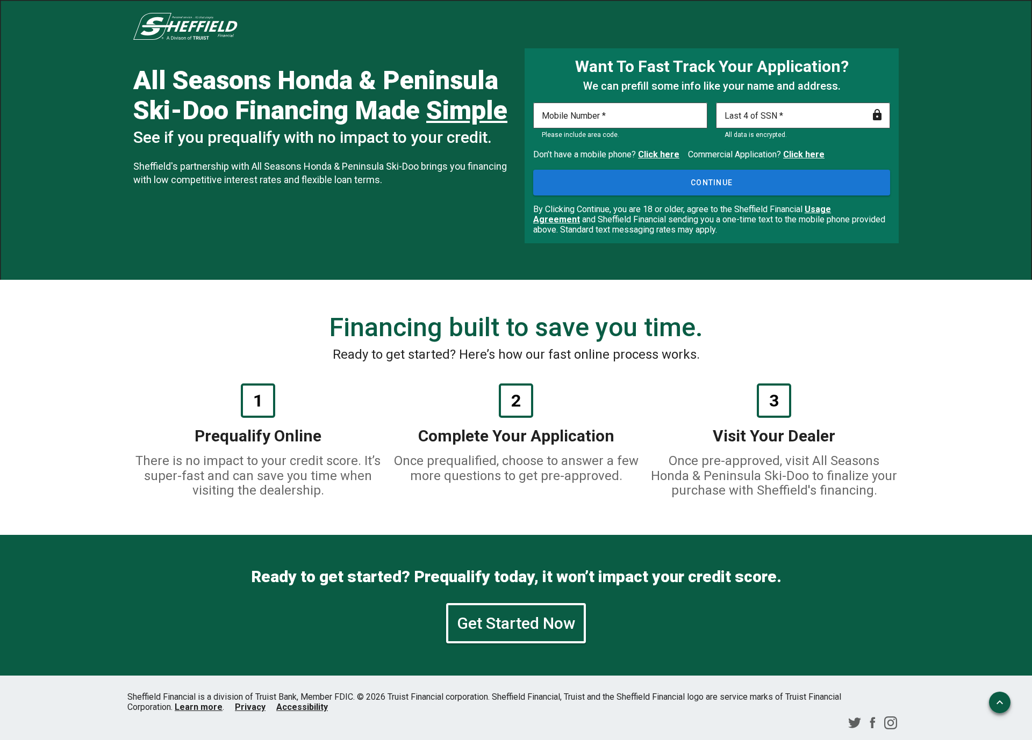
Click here (658, 154)
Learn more (199, 707)
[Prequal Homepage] (185, 27)
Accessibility (302, 707)
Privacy (250, 707)
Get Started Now (516, 623)
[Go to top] (999, 702)
